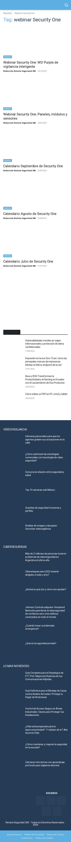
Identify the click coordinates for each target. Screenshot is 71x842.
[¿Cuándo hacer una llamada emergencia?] (13, 631)
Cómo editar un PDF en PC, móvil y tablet (46, 394)
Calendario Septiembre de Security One (33, 166)
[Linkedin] (61, 800)
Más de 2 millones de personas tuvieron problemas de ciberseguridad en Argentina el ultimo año (45, 556)
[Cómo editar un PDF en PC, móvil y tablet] (13, 399)
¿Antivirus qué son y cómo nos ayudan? (45, 589)
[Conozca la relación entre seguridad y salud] (13, 477)
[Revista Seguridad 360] (35, 5)
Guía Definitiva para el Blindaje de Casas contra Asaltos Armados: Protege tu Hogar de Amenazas (46, 693)
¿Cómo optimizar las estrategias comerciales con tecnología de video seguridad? (44, 457)
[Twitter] (50, 800)
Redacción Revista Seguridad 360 (19, 71)
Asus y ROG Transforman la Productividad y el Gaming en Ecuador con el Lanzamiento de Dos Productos (45, 379)
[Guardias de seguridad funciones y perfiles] (13, 513)
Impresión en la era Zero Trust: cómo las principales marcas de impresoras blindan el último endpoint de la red (46, 361)
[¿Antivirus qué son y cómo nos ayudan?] (13, 594)
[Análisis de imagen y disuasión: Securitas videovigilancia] (13, 531)
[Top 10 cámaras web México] (13, 495)
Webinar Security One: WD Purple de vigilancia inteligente (30, 64)
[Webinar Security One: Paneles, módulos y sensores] (35, 94)
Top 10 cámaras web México (40, 490)
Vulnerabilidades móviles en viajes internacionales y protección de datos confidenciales (44, 343)
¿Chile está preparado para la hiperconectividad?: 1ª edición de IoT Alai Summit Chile (46, 729)
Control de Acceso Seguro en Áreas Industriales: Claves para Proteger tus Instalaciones (44, 711)
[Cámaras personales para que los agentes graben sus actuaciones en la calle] (13, 441)
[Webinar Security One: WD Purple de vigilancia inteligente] (35, 42)
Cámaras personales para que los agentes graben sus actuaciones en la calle (45, 439)
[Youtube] (46, 811)
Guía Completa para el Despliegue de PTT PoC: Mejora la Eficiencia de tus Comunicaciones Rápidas (44, 676)
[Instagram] (57, 811)
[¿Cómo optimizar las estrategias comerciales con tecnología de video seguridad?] (13, 459)
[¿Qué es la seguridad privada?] (13, 648)
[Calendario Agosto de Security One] (35, 193)
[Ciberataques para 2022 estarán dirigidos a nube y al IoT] (13, 577)
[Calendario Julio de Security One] (35, 241)
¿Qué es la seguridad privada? (40, 643)
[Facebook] (40, 800)
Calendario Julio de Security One (28, 261)
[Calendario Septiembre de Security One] (35, 146)
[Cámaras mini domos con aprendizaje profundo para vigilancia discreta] (13, 767)
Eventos (7, 57)
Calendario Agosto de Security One (29, 214)
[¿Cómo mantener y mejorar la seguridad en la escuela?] (13, 749)
